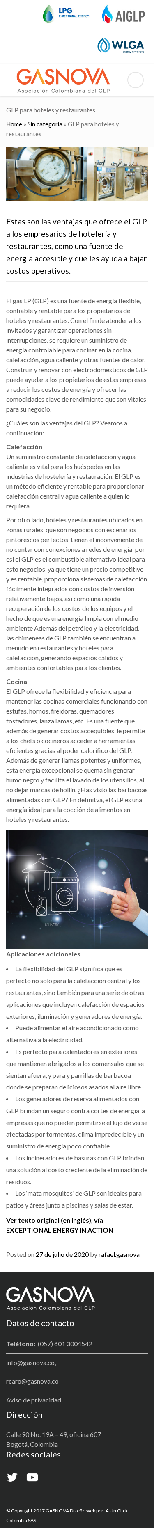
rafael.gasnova (119, 1254)
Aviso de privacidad (33, 1400)
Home (14, 124)
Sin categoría (45, 124)
